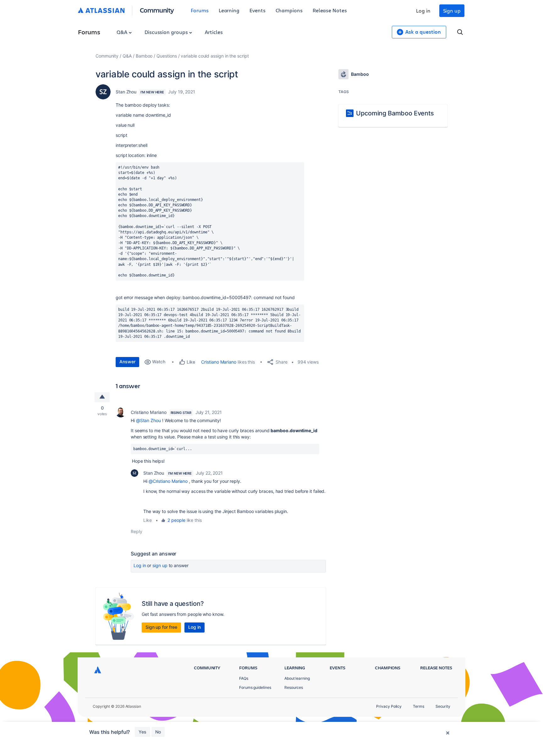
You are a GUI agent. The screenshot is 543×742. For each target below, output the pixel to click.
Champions (289, 10)
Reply (136, 531)
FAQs (243, 678)
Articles (213, 32)
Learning (229, 10)
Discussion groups (167, 32)
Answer (127, 361)
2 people (176, 520)
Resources (293, 687)
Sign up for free (161, 627)
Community (157, 9)
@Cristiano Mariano (168, 481)
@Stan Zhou (148, 420)
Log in (423, 10)
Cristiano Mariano (218, 362)
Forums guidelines (255, 687)
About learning (297, 678)
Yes (142, 731)
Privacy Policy (389, 706)
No (158, 731)
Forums (200, 10)
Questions (166, 56)
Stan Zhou (126, 91)
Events (258, 10)
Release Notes (330, 10)
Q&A (123, 32)
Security (443, 706)
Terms (418, 706)
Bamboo (144, 56)
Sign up (452, 10)
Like (147, 520)
